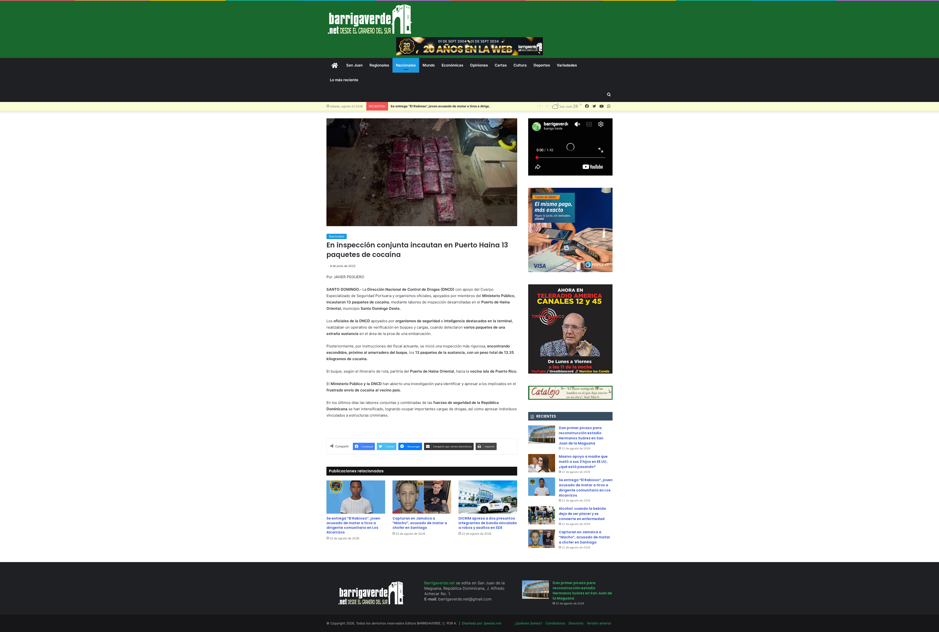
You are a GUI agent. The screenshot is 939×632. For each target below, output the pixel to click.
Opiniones (479, 65)
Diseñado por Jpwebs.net (481, 623)
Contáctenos (555, 623)
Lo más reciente (344, 80)
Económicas (452, 65)
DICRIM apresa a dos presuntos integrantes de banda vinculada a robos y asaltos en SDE (487, 523)
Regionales (379, 65)
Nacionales (406, 65)
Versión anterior (599, 623)
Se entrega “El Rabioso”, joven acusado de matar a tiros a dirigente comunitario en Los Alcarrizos (466, 106)
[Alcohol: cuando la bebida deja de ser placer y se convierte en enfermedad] (541, 515)
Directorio (576, 623)
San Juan (354, 65)
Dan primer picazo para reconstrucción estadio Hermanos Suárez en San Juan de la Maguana (581, 435)
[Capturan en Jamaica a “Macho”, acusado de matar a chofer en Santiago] (421, 496)
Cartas (501, 65)
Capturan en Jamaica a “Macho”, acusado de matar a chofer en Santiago (419, 523)
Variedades (567, 65)
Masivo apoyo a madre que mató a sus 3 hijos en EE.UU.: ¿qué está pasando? (583, 461)
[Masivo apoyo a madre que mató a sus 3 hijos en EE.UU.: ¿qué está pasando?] (541, 463)
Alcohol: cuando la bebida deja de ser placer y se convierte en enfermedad (582, 513)
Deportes (542, 65)
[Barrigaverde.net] (369, 19)
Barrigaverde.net (440, 582)
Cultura (520, 65)
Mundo (429, 65)
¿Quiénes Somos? (528, 623)
